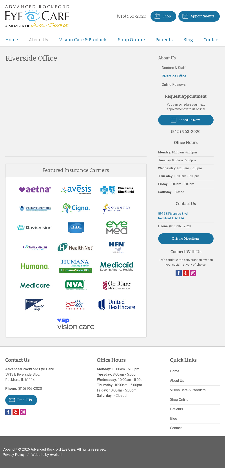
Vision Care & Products (83, 39)
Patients (164, 39)
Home (11, 39)
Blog (188, 39)
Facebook (179, 273)
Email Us (24, 400)
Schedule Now (189, 120)
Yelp (186, 273)
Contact (211, 39)
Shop (166, 16)
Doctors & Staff (174, 68)
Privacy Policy (14, 455)
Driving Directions (186, 239)
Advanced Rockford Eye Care (53, 449)
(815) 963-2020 (131, 16)
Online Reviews (174, 84)
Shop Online (131, 39)
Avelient (56, 455)
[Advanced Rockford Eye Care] (37, 16)
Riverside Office (174, 76)
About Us (38, 39)
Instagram (193, 273)
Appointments (202, 16)
